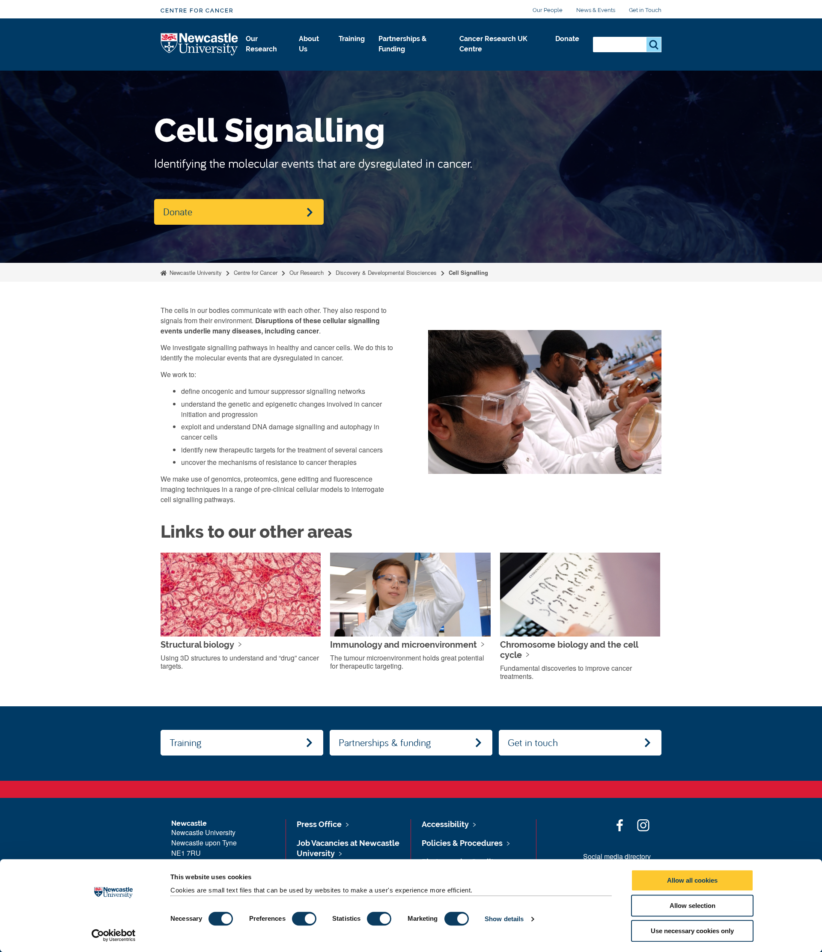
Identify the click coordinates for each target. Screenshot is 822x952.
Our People (548, 10)
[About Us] (312, 58)
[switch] (304, 918)
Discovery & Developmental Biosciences (386, 272)
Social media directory (617, 856)
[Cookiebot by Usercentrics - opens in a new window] (113, 935)
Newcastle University (195, 272)
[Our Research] (265, 58)
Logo (200, 45)
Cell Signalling (468, 272)
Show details (504, 918)
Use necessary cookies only (692, 930)
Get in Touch (645, 10)
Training (352, 39)
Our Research (261, 44)
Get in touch (533, 742)
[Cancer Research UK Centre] (500, 58)
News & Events (595, 10)
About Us (309, 44)
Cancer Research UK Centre (493, 44)
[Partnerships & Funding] (412, 58)
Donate (567, 39)
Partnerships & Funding (402, 44)
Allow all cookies (692, 880)
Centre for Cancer (197, 10)
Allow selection (692, 905)
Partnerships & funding (385, 742)
